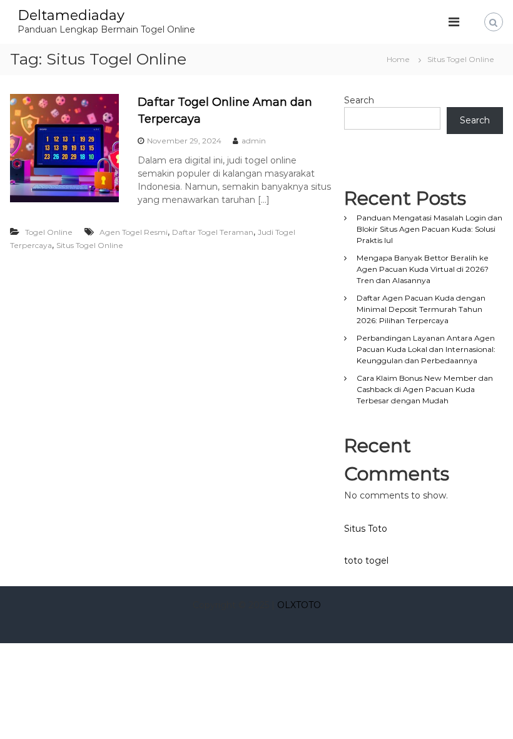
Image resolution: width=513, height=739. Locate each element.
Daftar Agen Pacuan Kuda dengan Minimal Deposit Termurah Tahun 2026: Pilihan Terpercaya (421, 309)
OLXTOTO (299, 605)
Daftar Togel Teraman (212, 232)
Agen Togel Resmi (133, 232)
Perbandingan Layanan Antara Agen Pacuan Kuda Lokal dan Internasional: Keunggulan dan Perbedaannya (426, 349)
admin (253, 140)
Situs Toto (365, 528)
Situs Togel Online (89, 245)
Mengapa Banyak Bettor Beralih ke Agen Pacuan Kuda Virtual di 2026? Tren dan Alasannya (423, 269)
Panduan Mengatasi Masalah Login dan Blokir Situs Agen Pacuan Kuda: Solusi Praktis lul (429, 229)
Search (359, 100)
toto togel (366, 560)
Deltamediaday (71, 15)
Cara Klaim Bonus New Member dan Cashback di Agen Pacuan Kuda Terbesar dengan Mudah (425, 389)
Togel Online (49, 232)
